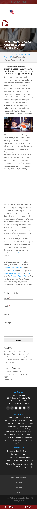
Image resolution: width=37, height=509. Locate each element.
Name (7, 298)
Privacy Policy (18, 501)
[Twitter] (12, 408)
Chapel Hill (18, 267)
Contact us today (19, 253)
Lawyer (18, 493)
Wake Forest (8, 273)
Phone (7, 314)
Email (7, 306)
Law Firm (18, 488)
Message (8, 323)
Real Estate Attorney (18, 478)
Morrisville (18, 273)
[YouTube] (20, 408)
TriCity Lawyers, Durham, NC (21, 498)
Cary (12, 267)
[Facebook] (8, 408)
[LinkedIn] (16, 408)
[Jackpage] (28, 408)
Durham (7, 267)
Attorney (18, 483)
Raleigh (28, 273)
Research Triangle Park (19, 276)
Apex (12, 270)
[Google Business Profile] (24, 408)
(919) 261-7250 (18, 1)
